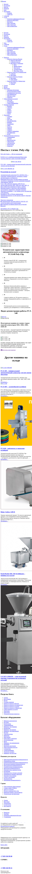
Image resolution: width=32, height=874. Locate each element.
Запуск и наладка (9, 789)
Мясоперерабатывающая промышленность (16, 759)
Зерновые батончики (13, 90)
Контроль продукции (10, 746)
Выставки (13, 75)
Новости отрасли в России (14, 59)
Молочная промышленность (12, 768)
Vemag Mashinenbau (12, 103)
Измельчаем (10, 144)
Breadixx (9, 106)
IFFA (15, 65)
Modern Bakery (18, 66)
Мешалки (6, 735)
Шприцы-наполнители (10, 721)
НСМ (8, 134)
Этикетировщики (9, 750)
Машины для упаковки (10, 726)
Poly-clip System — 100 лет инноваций (11, 154)
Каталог (6, 4)
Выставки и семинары (17, 63)
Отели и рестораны (9, 777)
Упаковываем (11, 137)
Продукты (7, 88)
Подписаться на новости (7, 826)
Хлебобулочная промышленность (13, 767)
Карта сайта (4, 844)
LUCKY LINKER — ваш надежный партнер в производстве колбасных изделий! (13, 678)
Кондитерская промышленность (13, 765)
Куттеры (6, 722)
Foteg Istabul (14, 79)
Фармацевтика (8, 778)
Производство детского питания (13, 773)
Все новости (7, 806)
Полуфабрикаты (11, 94)
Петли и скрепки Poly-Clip (11, 791)
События (6, 16)
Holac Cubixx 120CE (8, 512)
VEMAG (9, 129)
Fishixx (9, 109)
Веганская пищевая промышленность (14, 764)
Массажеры (7, 737)
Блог (5, 10)
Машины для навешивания (11, 743)
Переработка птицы (9, 761)
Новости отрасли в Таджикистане (16, 72)
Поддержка (7, 11)
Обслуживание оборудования (12, 786)
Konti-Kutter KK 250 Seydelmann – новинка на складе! (13, 574)
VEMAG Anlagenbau (13, 131)
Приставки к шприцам (10, 738)
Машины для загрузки (10, 753)
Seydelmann (10, 101)
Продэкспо (17, 68)
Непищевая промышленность (12, 780)
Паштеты (9, 97)
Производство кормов (10, 776)
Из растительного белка (14, 91)
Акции (6, 85)
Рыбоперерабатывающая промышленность (16, 762)
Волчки (6, 732)
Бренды (6, 7)
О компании (7, 817)
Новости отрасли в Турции (14, 76)
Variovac (9, 128)
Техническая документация (11, 794)
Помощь (9, 13)
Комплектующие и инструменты (13, 792)
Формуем (9, 146)
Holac (8, 118)
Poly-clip (9, 119)
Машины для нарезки (10, 729)
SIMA (9, 125)
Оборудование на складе (11, 99)
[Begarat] (3, 1)
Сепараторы (7, 749)
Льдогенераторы (8, 740)
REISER (9, 122)
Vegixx (9, 113)
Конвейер (6, 744)
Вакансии (6, 812)
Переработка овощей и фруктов (13, 774)
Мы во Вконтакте (12, 26)
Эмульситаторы (8, 734)
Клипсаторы (7, 723)
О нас (5, 17)
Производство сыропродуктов (12, 770)
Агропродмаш (18, 69)
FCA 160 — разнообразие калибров (13, 387)
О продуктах (7, 804)
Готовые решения (9, 104)
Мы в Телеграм (11, 24)
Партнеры (7, 115)
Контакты (10, 22)
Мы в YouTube (11, 23)
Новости (6, 57)
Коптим (9, 138)
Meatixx (9, 112)
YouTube (6, 814)
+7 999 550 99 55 (6, 868)
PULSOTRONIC (11, 121)
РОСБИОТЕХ (11, 132)
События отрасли (15, 62)
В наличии (7, 5)
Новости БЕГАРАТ (16, 60)
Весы (5, 741)
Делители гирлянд (9, 752)
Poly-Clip (9, 100)
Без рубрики (7, 699)
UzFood (13, 84)
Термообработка (8, 725)
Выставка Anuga (18, 71)
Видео (5, 87)
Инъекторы (7, 728)
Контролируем (11, 140)
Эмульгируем (11, 143)
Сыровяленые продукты (14, 93)
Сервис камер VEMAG (10, 788)
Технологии (7, 803)
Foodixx (9, 110)
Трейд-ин (9, 14)
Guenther (9, 116)
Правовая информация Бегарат (16, 19)
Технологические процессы (11, 135)
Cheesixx (9, 107)
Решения (6, 8)
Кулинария (7, 771)
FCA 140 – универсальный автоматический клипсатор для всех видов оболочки (16, 372)
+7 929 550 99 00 (6, 856)
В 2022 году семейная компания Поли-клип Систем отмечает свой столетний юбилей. (14, 157)
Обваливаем (10, 141)
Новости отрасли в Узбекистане (16, 81)
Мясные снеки (11, 96)
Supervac (9, 127)
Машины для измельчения (11, 731)
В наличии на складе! (8, 172)
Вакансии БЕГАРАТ (12, 20)
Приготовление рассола (10, 747)
